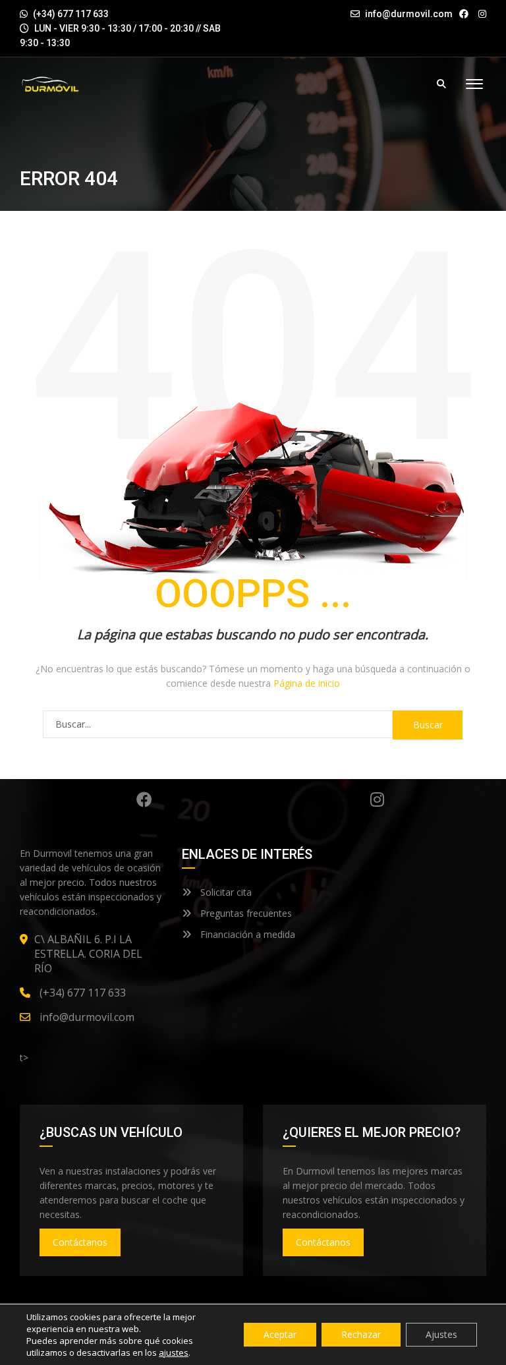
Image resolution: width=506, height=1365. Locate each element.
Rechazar (361, 1334)
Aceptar (280, 1334)
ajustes (173, 1352)
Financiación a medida (246, 934)
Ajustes (441, 1334)
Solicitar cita (225, 892)
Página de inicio (306, 683)
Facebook (144, 799)
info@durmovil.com (409, 14)
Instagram (377, 799)
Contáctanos (80, 1242)
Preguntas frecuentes (245, 913)
